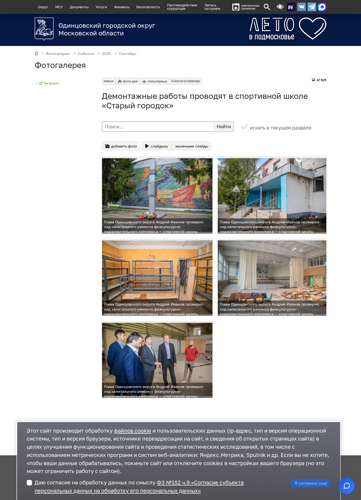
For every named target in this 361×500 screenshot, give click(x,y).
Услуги (101, 7)
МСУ (59, 7)
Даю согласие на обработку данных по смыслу (139, 486)
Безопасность (148, 7)
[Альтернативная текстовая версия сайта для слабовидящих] (280, 7)
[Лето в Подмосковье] (268, 28)
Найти (224, 126)
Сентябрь (127, 53)
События (86, 53)
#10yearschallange (185, 81)
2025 (106, 53)
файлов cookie (132, 430)
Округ (43, 7)
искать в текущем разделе (280, 128)
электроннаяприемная (250, 7)
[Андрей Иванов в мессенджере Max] (322, 7)
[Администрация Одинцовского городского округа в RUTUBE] (291, 7)
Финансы (121, 7)
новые (109, 81)
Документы (79, 7)
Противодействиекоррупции (182, 7)
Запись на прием (212, 7)
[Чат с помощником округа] (347, 486)
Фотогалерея (58, 53)
